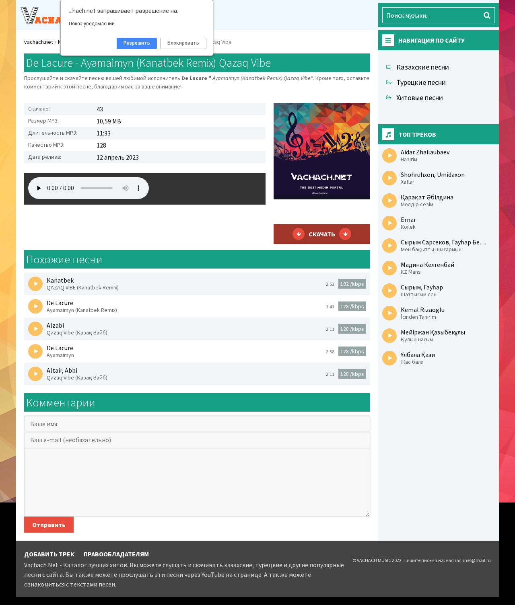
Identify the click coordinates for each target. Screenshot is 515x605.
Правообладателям (116, 554)
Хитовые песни (419, 97)
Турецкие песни (421, 82)
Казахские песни (422, 67)
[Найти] (487, 15)
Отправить (49, 525)
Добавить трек (49, 554)
